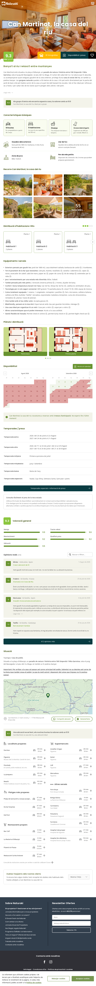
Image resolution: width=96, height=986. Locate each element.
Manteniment (9, 536)
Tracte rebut (55, 529)
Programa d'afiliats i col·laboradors (18, 931)
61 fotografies (52, 55)
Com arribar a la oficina (14, 922)
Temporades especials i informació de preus (48, 488)
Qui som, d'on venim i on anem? (17, 915)
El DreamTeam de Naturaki (15, 918)
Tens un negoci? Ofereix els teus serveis (20, 935)
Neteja (6, 529)
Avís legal (27, 969)
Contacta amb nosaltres (14, 945)
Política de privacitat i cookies (60, 969)
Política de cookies (33, 982)
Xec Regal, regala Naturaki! (15, 928)
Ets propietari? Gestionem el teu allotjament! (23, 908)
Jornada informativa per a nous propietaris (21, 912)
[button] (93, 242)
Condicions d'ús (39, 969)
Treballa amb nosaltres (14, 941)
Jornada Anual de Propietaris (16, 925)
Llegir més (7, 92)
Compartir (64, 719)
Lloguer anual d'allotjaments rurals (18, 938)
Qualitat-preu (55, 536)
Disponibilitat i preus (76, 55)
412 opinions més (48, 641)
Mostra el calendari (84, 366)
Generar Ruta (85, 719)
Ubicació (7, 543)
